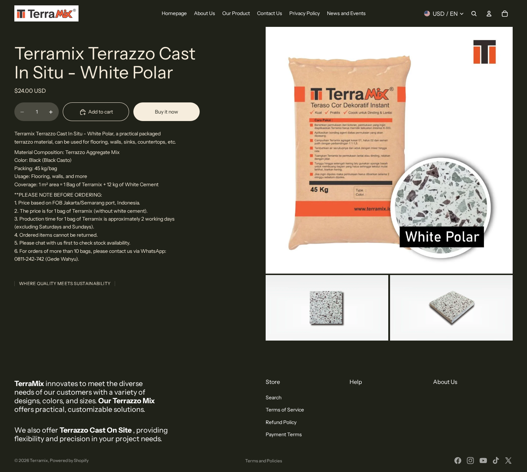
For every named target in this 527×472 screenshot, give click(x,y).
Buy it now (166, 112)
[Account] (489, 13)
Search (273, 397)
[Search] (474, 13)
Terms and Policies (263, 460)
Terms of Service (285, 409)
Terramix (39, 460)
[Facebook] (458, 460)
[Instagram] (470, 460)
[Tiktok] (496, 460)
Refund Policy (281, 422)
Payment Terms (284, 434)
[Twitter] (508, 460)
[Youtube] (483, 460)
